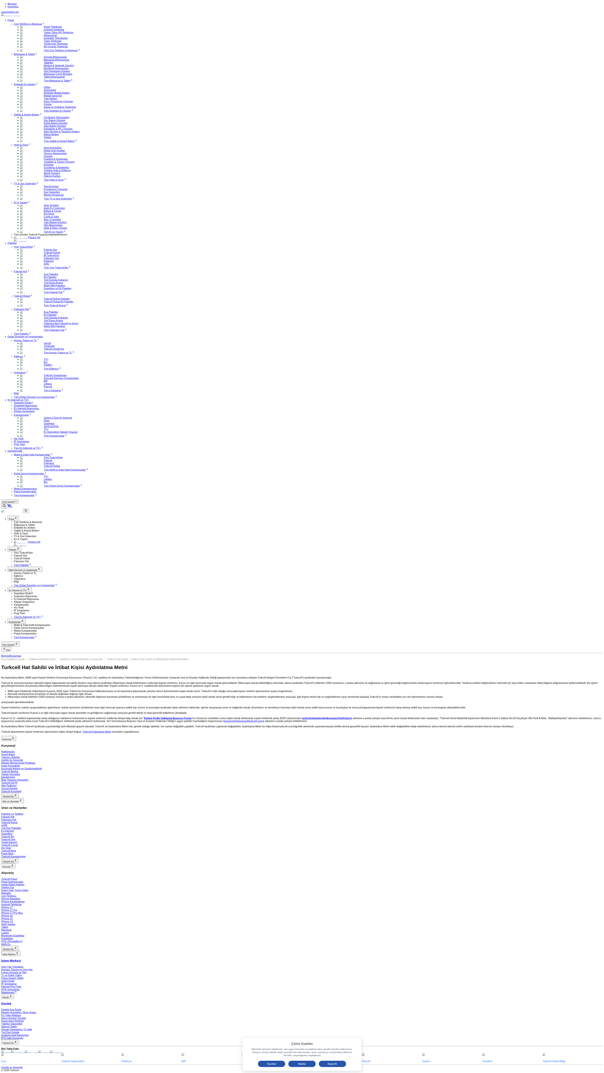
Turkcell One (8, 839)
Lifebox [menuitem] (48, 384)
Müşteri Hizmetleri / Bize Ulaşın (18, 1012)
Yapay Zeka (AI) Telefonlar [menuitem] (58, 32)
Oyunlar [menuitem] (48, 156)
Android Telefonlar (11, 904)
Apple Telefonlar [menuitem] (53, 27)
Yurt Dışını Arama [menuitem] (53, 282)
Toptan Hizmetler (10, 774)
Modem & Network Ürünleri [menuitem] (59, 65)
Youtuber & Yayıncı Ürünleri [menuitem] (59, 162)
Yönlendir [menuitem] (49, 346)
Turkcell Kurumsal (11, 791)
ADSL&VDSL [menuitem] (51, 426)
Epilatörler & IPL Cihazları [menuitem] (58, 129)
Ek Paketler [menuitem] (50, 277)
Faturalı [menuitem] (48, 460)
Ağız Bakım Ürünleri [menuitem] (55, 126)
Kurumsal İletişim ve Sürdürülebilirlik (21, 768)
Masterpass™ (9, 992)
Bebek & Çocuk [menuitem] (52, 211)
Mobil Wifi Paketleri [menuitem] (54, 285)
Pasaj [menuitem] (11, 20)
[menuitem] (29, 24)
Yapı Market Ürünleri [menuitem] (55, 222)
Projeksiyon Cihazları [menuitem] (56, 189)
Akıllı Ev (5, 944)
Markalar (6, 893)
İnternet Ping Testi (11, 986)
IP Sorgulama (9, 983)
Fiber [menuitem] (47, 420)
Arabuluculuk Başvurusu (15, 1035)
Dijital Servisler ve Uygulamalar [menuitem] (25, 336)
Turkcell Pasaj (9, 879)
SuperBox (6, 833)
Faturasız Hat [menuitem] (51, 258)
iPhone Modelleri (10, 898)
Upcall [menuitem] (47, 343)
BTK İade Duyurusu (12, 1038)
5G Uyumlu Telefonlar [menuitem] (56, 46)
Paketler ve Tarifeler (12, 814)
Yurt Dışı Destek (10, 1032)
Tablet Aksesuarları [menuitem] (54, 77)
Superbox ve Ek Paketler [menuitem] (57, 288)
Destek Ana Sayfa (11, 1009)
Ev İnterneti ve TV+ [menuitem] (18, 400)
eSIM (4, 825)
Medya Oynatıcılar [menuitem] (54, 195)
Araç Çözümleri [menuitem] (52, 219)
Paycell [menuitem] (48, 386)
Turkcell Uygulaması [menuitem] (55, 375)
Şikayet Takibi (9, 1026)
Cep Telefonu (8, 896)
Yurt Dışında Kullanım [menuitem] (56, 280)
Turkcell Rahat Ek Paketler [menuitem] (58, 301)
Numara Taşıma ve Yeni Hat (16, 969)
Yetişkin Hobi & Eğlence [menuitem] (57, 170)
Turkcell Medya (9, 771)
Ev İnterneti (7, 831)
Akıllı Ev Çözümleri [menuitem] (54, 208)
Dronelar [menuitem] (48, 164)
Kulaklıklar (7, 938)
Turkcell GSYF (9, 782)
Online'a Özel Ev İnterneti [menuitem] (58, 418)
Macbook (6, 930)
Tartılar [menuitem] (47, 137)
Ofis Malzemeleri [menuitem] (53, 225)
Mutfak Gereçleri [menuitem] (53, 95)
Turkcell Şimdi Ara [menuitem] (54, 349)
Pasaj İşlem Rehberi (12, 1021)
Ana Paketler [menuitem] (51, 274)
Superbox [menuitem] (49, 423)
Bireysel (12, 4)
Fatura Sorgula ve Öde (14, 972)
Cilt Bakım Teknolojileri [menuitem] (56, 117)
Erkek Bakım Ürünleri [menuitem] (55, 123)
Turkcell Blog (8, 850)
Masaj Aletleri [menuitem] (51, 134)
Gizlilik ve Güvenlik (70, 659)
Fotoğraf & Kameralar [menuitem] (56, 159)
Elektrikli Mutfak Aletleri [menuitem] (57, 93)
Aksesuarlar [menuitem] (50, 35)
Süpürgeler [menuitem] (50, 90)
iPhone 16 (7, 915)
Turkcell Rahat (9, 822)
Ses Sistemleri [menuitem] (52, 192)
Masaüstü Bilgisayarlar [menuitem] (56, 60)
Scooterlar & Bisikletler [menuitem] (56, 167)
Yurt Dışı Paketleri (11, 828)
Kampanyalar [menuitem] (15, 451)
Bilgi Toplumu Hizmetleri (14, 780)
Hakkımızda (35, 659)
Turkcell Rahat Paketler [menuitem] (57, 299)
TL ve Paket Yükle (11, 975)
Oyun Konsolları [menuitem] (53, 147)
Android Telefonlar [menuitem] (54, 29)
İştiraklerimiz (8, 777)
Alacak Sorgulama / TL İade (16, 1029)
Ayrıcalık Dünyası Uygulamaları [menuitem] (61, 378)
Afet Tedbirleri (9, 785)
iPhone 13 (7, 921)
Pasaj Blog (7, 853)
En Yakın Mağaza (11, 1015)
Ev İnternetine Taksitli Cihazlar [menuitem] (61, 432)
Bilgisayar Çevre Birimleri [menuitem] (58, 74)
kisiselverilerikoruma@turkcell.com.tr (243, 721)
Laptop (5, 932)
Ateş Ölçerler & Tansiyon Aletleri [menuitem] (62, 131)
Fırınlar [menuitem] (48, 104)
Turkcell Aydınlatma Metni (97, 731)
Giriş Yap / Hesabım (12, 966)
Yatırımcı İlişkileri (10, 757)
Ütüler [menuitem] (47, 87)
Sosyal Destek (9, 788)
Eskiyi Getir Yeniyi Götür (14, 890)
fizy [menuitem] (46, 362)
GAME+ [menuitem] (48, 365)
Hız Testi (6, 848)
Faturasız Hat (8, 819)
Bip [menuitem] (46, 482)
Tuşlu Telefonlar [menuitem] (53, 41)
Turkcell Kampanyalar (13, 856)
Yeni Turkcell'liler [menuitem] (53, 457)
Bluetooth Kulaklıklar (12, 935)
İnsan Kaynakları (10, 765)
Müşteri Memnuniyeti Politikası (18, 763)
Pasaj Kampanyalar (12, 881)
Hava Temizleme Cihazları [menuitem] (58, 101)
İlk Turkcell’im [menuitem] (51, 255)
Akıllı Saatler (8, 924)
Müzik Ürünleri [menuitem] (52, 173)
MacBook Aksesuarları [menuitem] (56, 68)
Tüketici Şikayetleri (11, 1023)
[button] (308, 522)
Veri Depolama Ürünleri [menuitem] (57, 71)
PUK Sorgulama (10, 989)
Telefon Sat (7, 887)
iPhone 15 (7, 918)
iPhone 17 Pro (9, 910)
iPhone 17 (7, 907)
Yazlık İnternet (9, 842)
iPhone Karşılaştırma (13, 901)
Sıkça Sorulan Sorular (13, 1018)
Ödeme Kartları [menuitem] (52, 176)
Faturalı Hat (7, 816)
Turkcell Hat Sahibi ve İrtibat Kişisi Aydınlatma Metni (160, 659)
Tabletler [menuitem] (48, 62)
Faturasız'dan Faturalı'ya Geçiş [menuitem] (61, 323)
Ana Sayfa (7, 659)
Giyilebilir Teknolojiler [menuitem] (56, 38)
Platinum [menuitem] (49, 261)
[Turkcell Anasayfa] (10, 15)
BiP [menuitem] (46, 381)
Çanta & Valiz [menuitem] (51, 216)
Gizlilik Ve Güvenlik (12, 760)
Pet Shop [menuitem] (49, 214)
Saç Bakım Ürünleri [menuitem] (54, 120)
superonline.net (10, 12)
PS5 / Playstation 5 (11, 941)
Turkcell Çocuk (9, 845)
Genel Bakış (8, 754)
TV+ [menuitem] (46, 359)
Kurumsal (13, 6)
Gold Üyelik (7, 981)
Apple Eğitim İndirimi (12, 884)
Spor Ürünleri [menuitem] (51, 205)
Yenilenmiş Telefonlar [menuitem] (56, 44)
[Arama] (4, 506)
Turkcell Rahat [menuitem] (52, 252)
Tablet (4, 927)
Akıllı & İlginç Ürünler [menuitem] (55, 228)
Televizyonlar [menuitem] (51, 186)
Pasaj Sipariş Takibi (12, 978)
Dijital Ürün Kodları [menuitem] (54, 150)
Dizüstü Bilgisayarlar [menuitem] (55, 57)
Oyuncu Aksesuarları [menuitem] (55, 153)
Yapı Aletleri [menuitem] (50, 98)
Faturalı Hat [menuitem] (50, 249)
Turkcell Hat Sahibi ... (119, 659)
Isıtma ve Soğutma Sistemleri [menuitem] (60, 107)
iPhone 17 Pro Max (12, 913)
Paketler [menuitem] (12, 243)
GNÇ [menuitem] (46, 264)
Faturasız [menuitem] (49, 463)
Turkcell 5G (7, 836)
